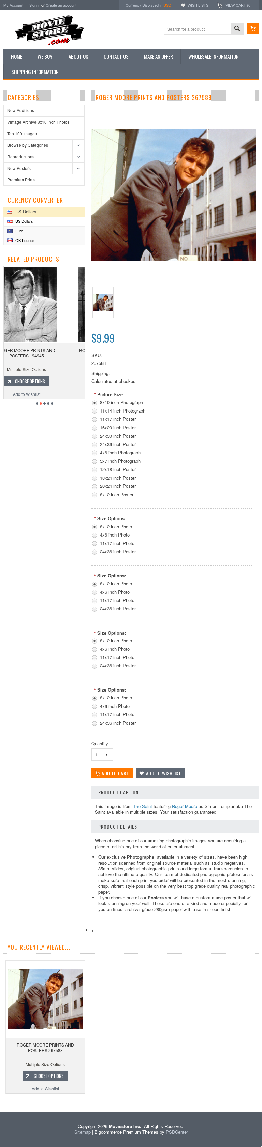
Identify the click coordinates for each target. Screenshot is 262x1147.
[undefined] (173, 259)
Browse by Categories (27, 145)
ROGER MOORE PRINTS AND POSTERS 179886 (44, 352)
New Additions (20, 110)
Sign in (34, 5)
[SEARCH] (237, 29)
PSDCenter (177, 1132)
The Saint (142, 806)
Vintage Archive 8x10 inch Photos (38, 122)
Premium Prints (21, 179)
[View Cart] (253, 28)
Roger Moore (184, 806)
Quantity (99, 743)
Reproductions (20, 156)
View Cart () (238, 5)
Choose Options (48, 381)
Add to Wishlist (44, 394)
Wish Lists (198, 5)
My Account (13, 5)
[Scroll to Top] (0, 1101)
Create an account (61, 5)
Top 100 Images (22, 133)
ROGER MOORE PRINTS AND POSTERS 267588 (45, 1047)
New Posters (19, 168)
